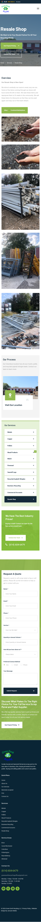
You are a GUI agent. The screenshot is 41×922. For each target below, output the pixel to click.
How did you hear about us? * (12, 649)
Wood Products (12, 452)
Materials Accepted (7, 790)
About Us (4, 783)
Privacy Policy (26, 908)
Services (9, 63)
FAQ (2, 793)
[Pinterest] (13, 889)
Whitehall (4, 859)
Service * (6, 625)
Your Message (8, 671)
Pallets (9, 446)
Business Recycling (14, 486)
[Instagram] (8, 889)
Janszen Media (12, 911)
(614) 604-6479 (17, 544)
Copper (9, 439)
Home (2, 63)
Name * (5, 589)
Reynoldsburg (5, 855)
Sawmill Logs (11, 472)
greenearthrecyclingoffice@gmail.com (14, 875)
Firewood (10, 465)
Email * (5, 601)
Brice (3, 843)
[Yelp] (18, 889)
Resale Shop (11, 499)
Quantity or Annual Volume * (12, 637)
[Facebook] (3, 889)
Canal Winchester (6, 846)
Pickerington (5, 852)
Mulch (9, 459)
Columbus (4, 849)
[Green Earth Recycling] (5, 9)
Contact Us (4, 796)
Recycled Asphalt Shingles (16, 479)
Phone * (5, 613)
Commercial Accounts (14, 492)
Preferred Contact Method (11, 661)
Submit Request (12, 691)
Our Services (5, 786)
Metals (9, 432)
